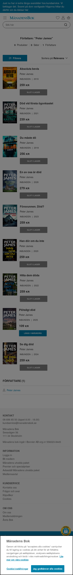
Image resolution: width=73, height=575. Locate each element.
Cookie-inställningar (17, 568)
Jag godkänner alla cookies (47, 568)
